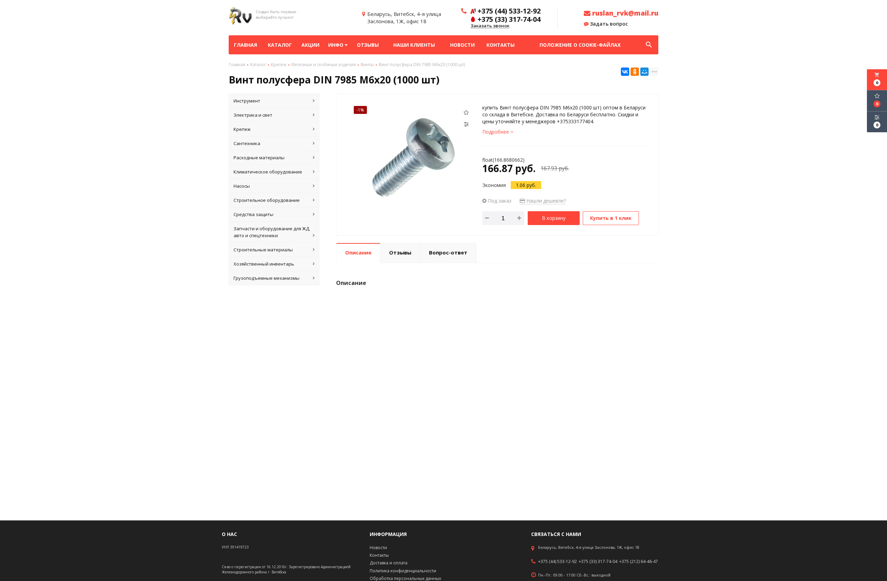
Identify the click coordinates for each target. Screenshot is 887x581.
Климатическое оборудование (268, 172)
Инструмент (247, 101)
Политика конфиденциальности (403, 571)
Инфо (336, 45)
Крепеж (242, 129)
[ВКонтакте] (625, 72)
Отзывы (368, 45)
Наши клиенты (414, 45)
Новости (462, 45)
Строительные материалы (263, 250)
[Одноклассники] (635, 72)
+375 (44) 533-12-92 (557, 561)
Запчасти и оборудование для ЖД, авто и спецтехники (272, 232)
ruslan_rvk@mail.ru (624, 13)
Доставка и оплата (388, 563)
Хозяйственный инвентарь (264, 264)
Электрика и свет (253, 115)
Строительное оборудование (267, 200)
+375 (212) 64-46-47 (638, 561)
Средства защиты (253, 214)
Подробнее (496, 131)
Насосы (242, 186)
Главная (245, 45)
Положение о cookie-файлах (580, 45)
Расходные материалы (259, 157)
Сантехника (247, 143)
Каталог (280, 45)
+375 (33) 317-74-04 (598, 561)
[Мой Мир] (644, 72)
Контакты (500, 45)
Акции (310, 45)
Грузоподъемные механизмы (266, 278)
